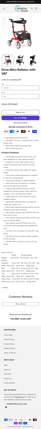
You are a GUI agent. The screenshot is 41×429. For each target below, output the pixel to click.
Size (2, 84)
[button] (4, 8)
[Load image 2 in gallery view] (20, 60)
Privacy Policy (9, 344)
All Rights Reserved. (27, 426)
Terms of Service (10, 353)
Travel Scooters (9, 383)
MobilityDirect (17, 426)
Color (3, 92)
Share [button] (5, 287)
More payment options (20, 122)
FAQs (6, 365)
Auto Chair (8, 374)
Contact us (8, 378)
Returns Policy (9, 339)
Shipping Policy (9, 348)
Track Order (8, 335)
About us (7, 369)
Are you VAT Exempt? (9, 104)
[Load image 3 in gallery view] (33, 60)
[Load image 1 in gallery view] (8, 60)
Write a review (21, 304)
